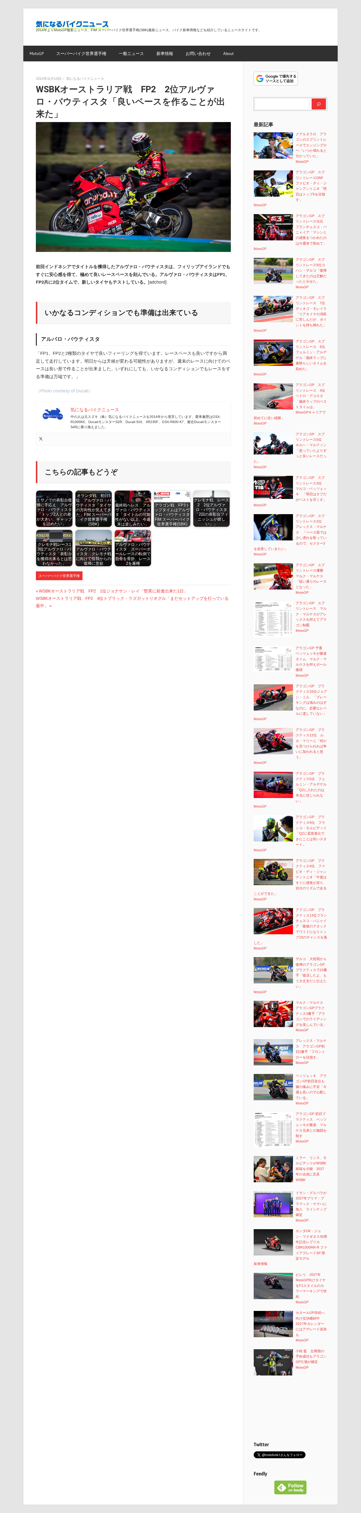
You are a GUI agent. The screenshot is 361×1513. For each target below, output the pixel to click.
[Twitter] (41, 439)
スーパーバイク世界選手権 (81, 53)
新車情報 (164, 53)
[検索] (319, 103)
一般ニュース (131, 53)
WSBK (300, 1180)
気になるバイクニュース (85, 79)
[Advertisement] (290, 1409)
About (228, 53)
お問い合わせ (198, 53)
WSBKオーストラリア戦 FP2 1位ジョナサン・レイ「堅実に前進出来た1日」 (113, 591)
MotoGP (37, 53)
